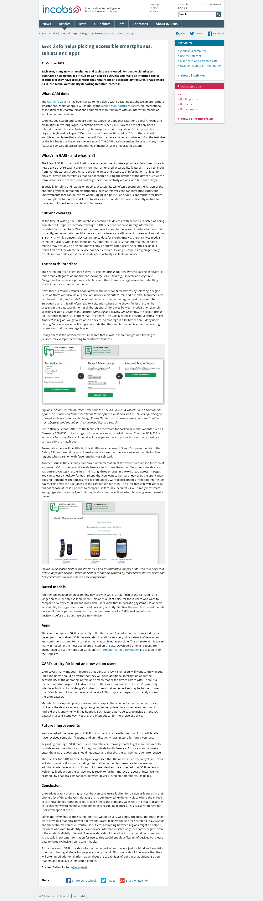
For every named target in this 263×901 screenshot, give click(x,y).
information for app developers (119, 649)
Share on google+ (137, 880)
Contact (153, 8)
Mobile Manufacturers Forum (120, 106)
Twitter (199, 33)
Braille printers (189, 99)
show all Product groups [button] (197, 119)
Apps (183, 94)
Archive (153, 11)
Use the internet (190, 56)
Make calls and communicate (199, 61)
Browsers (186, 104)
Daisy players (188, 109)
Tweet (111, 880)
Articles (53, 33)
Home (42, 33)
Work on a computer (193, 51)
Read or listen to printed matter (200, 65)
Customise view (212, 4)
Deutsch (183, 4)
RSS (183, 33)
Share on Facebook (84, 880)
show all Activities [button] (193, 75)
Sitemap (154, 4)
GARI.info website (58, 101)
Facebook (218, 33)
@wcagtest (79, 867)
